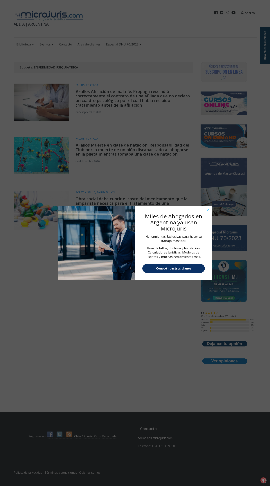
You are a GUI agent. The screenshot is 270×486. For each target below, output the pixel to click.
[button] (208, 209)
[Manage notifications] (263, 480)
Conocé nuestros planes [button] (173, 268)
